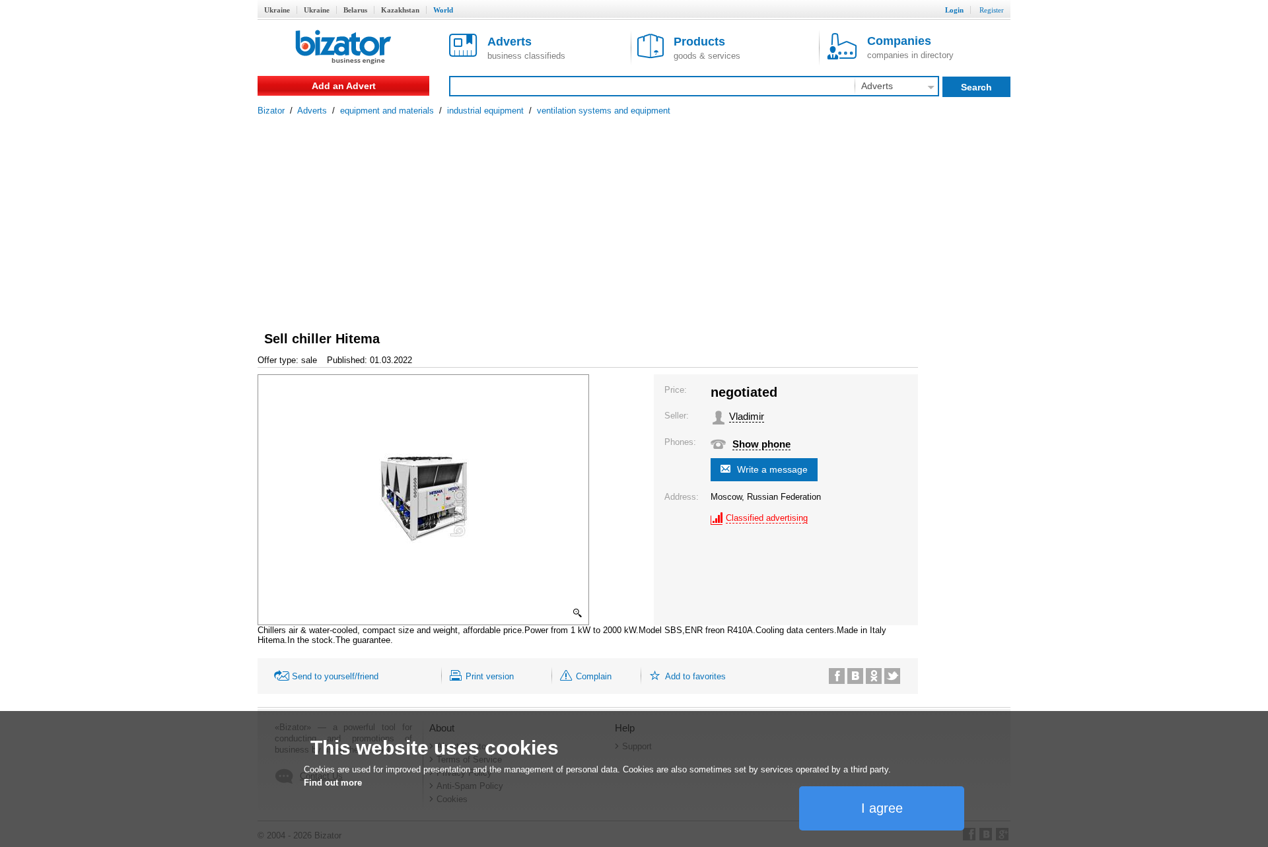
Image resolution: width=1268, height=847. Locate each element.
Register (991, 10)
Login (954, 10)
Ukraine (277, 10)
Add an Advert (344, 86)
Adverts (312, 111)
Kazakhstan (400, 10)
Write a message (772, 469)
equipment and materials (387, 111)
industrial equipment (485, 111)
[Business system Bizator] (343, 48)
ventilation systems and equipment (603, 111)
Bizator (271, 111)
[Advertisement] (634, 214)
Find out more (333, 783)
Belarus (355, 10)
